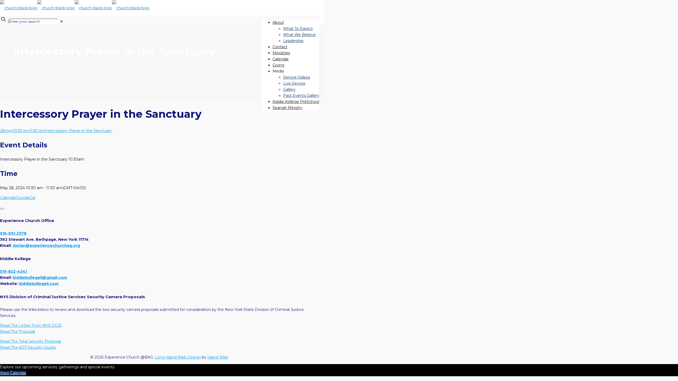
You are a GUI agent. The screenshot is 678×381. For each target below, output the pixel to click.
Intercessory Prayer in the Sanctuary (57, 80)
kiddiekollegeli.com (39, 283)
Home (30, 68)
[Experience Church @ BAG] (74, 8)
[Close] (2, 209)
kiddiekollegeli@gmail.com (40, 277)
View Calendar (13, 373)
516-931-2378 (13, 233)
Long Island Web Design (178, 357)
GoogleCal (25, 197)
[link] (61, 21)
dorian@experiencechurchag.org (46, 245)
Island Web (217, 357)
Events (30, 74)
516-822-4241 (13, 271)
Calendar (8, 197)
